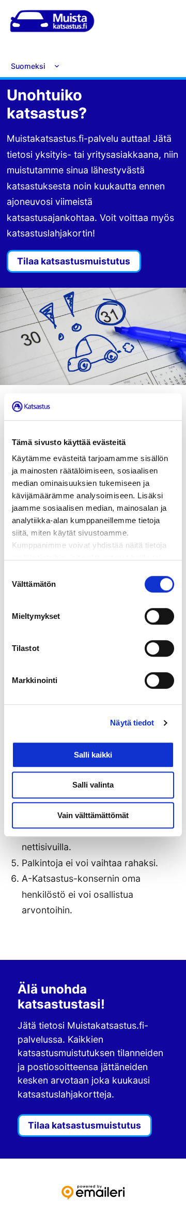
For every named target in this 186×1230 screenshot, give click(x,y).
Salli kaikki (93, 754)
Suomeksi (28, 66)
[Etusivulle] (52, 23)
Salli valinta (93, 784)
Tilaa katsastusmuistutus (73, 261)
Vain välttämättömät (93, 815)
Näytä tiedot (132, 722)
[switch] (159, 616)
